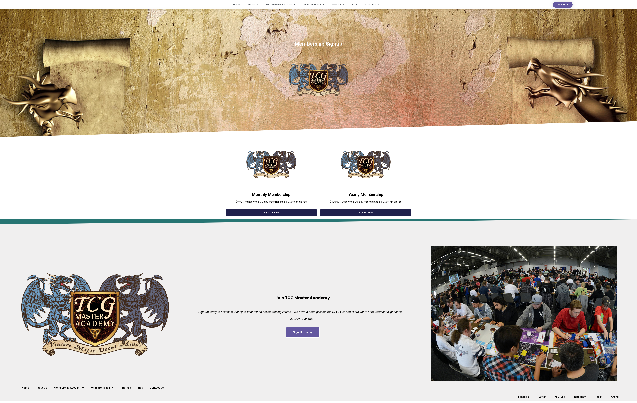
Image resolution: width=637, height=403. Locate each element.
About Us (253, 4)
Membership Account (279, 4)
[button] (563, 5)
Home (236, 4)
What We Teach (312, 4)
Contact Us (372, 4)
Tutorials (338, 4)
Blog (355, 4)
